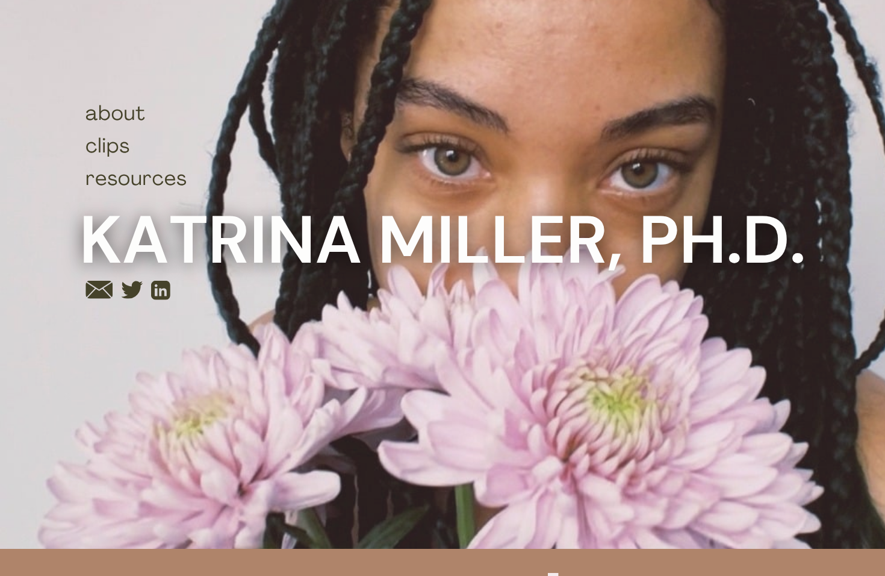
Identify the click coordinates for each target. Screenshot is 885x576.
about (115, 115)
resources (136, 180)
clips (107, 148)
